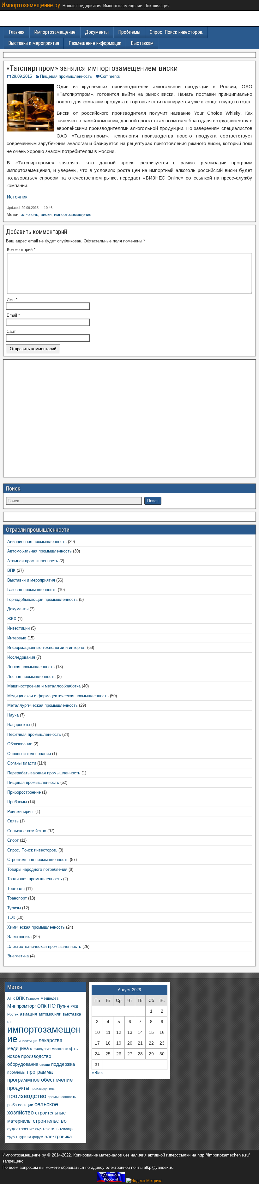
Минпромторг (21, 1006)
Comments (110, 76)
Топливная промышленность (34, 878)
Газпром (32, 998)
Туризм (14, 908)
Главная (16, 32)
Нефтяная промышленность (34, 734)
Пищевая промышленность (66, 76)
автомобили (50, 1014)
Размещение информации (95, 43)
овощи (44, 1064)
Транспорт (17, 898)
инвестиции (28, 1041)
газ (10, 1022)
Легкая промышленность (31, 666)
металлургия (40, 1049)
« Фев (97, 1073)
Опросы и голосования (29, 753)
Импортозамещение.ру (30, 5)
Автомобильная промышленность (39, 551)
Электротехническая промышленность (44, 946)
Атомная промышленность (32, 560)
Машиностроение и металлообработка (44, 686)
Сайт (11, 331)
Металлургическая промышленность (42, 705)
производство (26, 1096)
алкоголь (29, 214)
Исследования (21, 657)
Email (13, 315)
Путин (63, 1006)
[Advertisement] (129, 420)
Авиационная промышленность (37, 541)
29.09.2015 (22, 76)
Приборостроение (24, 792)
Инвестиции (18, 628)
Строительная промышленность (38, 859)
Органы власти (21, 763)
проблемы (16, 1072)
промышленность (62, 1097)
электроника (58, 1136)
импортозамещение (72, 214)
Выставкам (142, 43)
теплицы (66, 1129)
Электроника (19, 936)
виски (46, 214)
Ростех (13, 1014)
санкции (25, 1104)
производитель (43, 1088)
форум (37, 1137)
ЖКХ (11, 618)
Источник (17, 196)
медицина (18, 1048)
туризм (24, 1137)
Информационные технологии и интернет (46, 647)
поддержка (63, 1064)
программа (40, 1072)
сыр (38, 1129)
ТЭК (11, 917)
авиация (28, 1013)
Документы (97, 32)
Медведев (49, 998)
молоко (57, 1049)
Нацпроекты (18, 724)
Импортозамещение (54, 32)
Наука (13, 715)
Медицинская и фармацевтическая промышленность (58, 695)
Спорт (13, 840)
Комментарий (21, 249)
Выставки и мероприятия (33, 43)
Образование (19, 744)
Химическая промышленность (36, 927)
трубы (12, 1137)
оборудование (22, 1064)
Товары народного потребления (37, 869)
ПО (52, 1006)
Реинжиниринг (20, 811)
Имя (12, 299)
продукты (18, 1088)
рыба (12, 1105)
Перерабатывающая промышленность (43, 773)
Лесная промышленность (31, 676)
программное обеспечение (40, 1080)
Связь (13, 821)
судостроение (20, 1129)
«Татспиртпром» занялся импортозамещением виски (92, 68)
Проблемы (129, 32)
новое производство (29, 1056)
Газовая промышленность (32, 589)
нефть (71, 1048)
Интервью (16, 638)
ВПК (11, 570)
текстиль (50, 1129)
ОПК (41, 1006)
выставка (72, 1013)
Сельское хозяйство (26, 830)
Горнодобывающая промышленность (42, 599)
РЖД (74, 1006)
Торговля (16, 888)
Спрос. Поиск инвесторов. (176, 32)
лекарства (51, 1040)
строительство (50, 1121)
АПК (11, 998)
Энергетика (18, 956)
